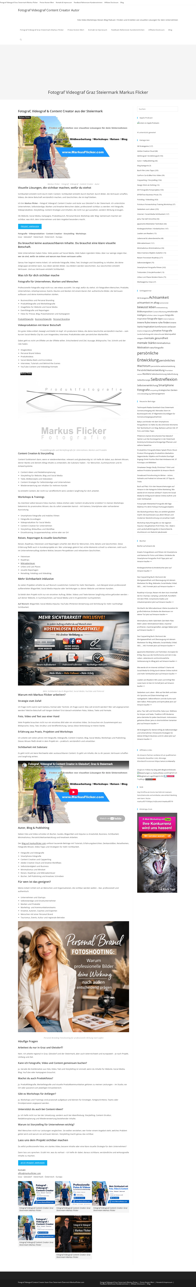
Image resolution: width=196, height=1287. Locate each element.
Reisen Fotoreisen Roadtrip (148, 257)
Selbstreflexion (164, 379)
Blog (122, 2)
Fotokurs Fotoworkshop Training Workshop (154, 204)
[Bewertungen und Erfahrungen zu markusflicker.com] (152, 773)
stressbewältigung (144, 394)
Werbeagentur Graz (145, 282)
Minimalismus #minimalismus (149, 248)
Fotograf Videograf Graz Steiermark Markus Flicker (19, 2)
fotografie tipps (155, 318)
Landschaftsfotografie (145, 334)
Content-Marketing (160, 312)
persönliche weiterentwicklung (163, 366)
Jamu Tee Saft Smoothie (146, 219)
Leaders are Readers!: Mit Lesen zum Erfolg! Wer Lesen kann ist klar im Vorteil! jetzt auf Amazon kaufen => (156, 683)
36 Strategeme (143, 146)
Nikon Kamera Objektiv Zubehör (150, 253)
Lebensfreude (159, 334)
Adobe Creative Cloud (145, 151)
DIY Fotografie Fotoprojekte (148, 190)
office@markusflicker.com (29, 1173)
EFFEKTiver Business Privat (147, 194)
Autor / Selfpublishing (145, 161)
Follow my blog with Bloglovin (157, 770)
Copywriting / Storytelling (147, 180)
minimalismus (163, 342)
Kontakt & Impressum (64, 2)
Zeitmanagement (158, 393)
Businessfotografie (43, 319)
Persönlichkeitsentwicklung (151, 370)
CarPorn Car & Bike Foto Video (149, 175)
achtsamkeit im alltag (148, 302)
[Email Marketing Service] (157, 852)
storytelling (154, 390)
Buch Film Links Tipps (145, 170)
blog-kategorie (143, 165)
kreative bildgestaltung (145, 331)
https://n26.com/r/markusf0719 (160, 801)
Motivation (143, 347)
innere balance (168, 319)
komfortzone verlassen (165, 326)
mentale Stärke (146, 343)
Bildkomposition (144, 311)
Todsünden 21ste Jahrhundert (149, 272)
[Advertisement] (98, 69)
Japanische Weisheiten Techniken (150, 224)
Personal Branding (61, 319)
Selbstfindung (172, 374)
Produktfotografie (25, 319)
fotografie (161, 315)
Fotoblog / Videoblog (145, 199)
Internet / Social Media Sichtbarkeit (151, 214)
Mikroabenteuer (28, 563)
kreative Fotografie (162, 330)
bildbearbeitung (161, 308)
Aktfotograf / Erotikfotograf (148, 156)
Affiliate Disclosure (111, 2)
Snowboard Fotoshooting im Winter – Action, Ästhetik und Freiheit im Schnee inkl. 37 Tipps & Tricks (155, 478)
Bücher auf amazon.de (146, 546)
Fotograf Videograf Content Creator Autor (48, 10)
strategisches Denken (167, 390)
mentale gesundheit (156, 338)
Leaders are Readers (145, 233)
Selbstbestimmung (159, 374)
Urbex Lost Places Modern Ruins (150, 277)
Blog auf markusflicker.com (34, 843)
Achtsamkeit (159, 297)
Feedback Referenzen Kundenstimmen (88, 2)
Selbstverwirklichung (147, 385)
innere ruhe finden (160, 322)
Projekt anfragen (30, 226)
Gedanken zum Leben (146, 209)
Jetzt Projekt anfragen (33, 1163)
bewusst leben (146, 307)
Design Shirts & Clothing (146, 185)
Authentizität (163, 303)
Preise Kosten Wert (47, 2)
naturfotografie (156, 347)
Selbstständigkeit (144, 262)
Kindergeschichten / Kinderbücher (150, 228)
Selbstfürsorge (143, 380)
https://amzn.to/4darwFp (165, 761)
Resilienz (147, 373)
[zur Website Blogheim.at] (145, 776)
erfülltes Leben (152, 315)
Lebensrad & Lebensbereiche (148, 238)
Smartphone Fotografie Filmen (149, 267)
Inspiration (148, 326)
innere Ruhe (143, 322)
